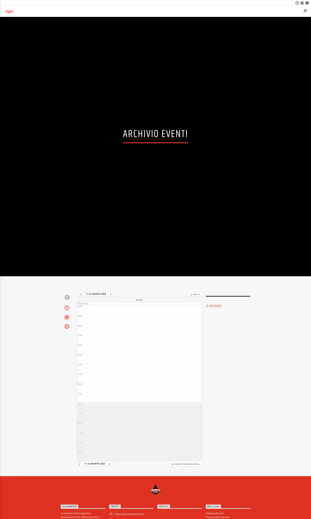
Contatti (216, 329)
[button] (185, 486)
